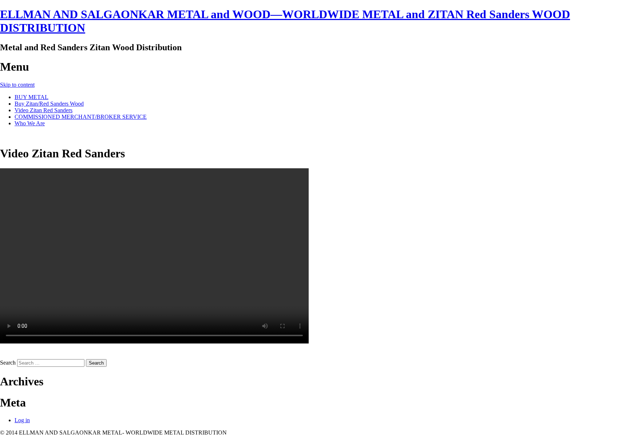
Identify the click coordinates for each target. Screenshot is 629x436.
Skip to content (17, 85)
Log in (22, 420)
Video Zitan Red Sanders (43, 110)
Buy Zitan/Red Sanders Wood (49, 104)
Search (8, 363)
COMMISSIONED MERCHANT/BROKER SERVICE (81, 117)
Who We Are (30, 123)
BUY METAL (31, 97)
